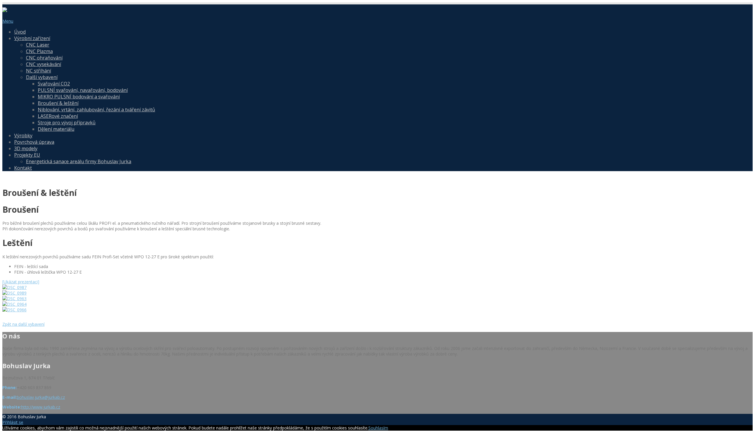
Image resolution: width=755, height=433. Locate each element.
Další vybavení (42, 77)
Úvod (20, 32)
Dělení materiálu (56, 129)
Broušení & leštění (58, 103)
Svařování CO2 (54, 83)
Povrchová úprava (34, 142)
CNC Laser (37, 45)
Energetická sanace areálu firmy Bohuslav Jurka (78, 161)
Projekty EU (27, 155)
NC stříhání (38, 70)
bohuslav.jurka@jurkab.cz (41, 397)
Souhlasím (378, 428)
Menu (7, 21)
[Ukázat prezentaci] (20, 282)
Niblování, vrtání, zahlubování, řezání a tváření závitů (96, 109)
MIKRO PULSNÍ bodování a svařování (79, 96)
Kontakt (23, 168)
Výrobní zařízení (32, 38)
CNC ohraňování (44, 57)
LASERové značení (58, 116)
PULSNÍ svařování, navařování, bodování (83, 90)
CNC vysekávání (43, 64)
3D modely (25, 148)
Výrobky (23, 135)
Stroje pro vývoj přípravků (67, 122)
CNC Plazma (39, 51)
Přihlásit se (12, 422)
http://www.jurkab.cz (40, 407)
